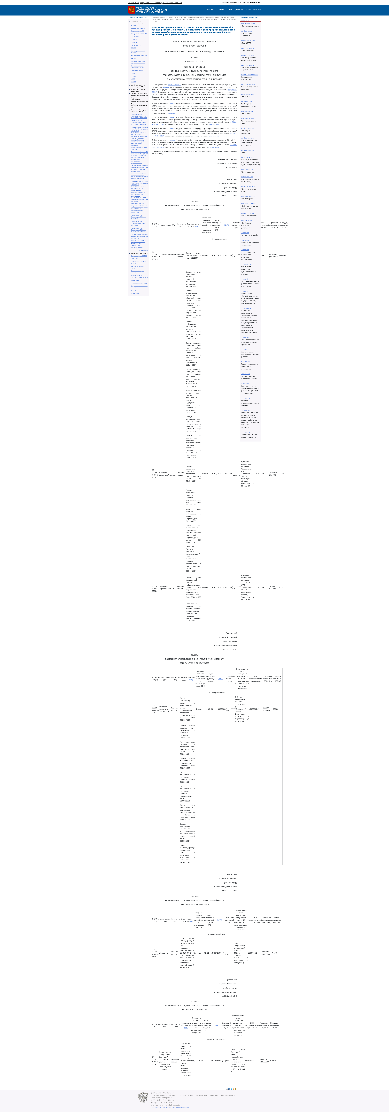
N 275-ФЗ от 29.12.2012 (247, 65)
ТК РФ (133, 73)
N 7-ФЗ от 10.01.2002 (247, 101)
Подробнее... (143, 250)
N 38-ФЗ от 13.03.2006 (247, 94)
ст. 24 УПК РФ (245, 383)
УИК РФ (133, 76)
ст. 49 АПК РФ (245, 410)
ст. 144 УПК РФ (245, 361)
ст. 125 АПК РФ (245, 432)
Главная (210, 9)
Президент (239, 9)
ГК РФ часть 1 (135, 36)
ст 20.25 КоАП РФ (246, 264)
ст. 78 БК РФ (244, 291)
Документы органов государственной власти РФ (139, 105)
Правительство (253, 9)
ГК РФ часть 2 (135, 39)
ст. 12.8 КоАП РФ (246, 308)
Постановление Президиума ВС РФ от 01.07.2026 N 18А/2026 (138, 230)
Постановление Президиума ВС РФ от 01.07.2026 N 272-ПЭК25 (139, 116)
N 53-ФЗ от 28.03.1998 (247, 213)
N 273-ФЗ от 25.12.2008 (248, 84)
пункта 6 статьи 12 (174, 85)
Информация (133, 3)
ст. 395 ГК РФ (245, 250)
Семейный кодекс (137, 70)
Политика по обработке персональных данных (170, 1107)
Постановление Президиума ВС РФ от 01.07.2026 (138, 217)
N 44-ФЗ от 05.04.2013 (247, 196)
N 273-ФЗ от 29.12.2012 (247, 48)
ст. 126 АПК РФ (245, 398)
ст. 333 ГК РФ (245, 233)
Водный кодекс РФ (137, 31)
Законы (228, 9)
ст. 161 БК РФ (244, 337)
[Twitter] (231, 1088)
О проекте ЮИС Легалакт (150, 3)
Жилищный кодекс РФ (139, 55)
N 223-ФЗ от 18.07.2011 (247, 157)
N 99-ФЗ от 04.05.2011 (247, 138)
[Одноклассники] (233, 1088)
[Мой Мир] (236, 1088)
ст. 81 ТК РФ (244, 279)
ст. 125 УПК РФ (245, 374)
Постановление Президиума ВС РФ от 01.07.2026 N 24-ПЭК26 (138, 122)
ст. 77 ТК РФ (244, 349)
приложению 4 (213, 147)
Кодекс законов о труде (139, 283)
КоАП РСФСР (135, 280)
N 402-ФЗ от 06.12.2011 (247, 118)
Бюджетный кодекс (138, 28)
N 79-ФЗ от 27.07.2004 (247, 55)
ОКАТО (226, 225)
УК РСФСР (134, 290)
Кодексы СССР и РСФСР (139, 253)
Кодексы (220, 9)
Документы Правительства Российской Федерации (139, 99)
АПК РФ (133, 25)
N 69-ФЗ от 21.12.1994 (247, 31)
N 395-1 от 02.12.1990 (247, 220)
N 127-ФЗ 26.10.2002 (247, 177)
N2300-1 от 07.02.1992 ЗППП (249, 75)
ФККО (197, 226)
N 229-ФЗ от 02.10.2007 (248, 203)
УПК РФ (133, 82)
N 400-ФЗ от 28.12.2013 (248, 24)
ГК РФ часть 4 (136, 45)
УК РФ (133, 79)
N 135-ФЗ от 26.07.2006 (248, 128)
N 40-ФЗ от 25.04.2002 (248, 41)
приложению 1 (171, 113)
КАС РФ (133, 58)
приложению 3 (213, 136)
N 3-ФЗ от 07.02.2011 (247, 111)
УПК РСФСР (135, 293)
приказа (166, 87)
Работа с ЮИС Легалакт (172, 3)
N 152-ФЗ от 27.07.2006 (248, 186)
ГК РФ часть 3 (135, 42)
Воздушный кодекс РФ (139, 34)
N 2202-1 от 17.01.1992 (247, 169)
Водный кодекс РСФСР (139, 256)
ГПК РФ (133, 48)
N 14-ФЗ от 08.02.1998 (247, 150)
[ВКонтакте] (229, 1088)
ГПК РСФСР (135, 258)
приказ (172, 103)
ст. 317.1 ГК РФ (245, 240)
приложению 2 (213, 124)
